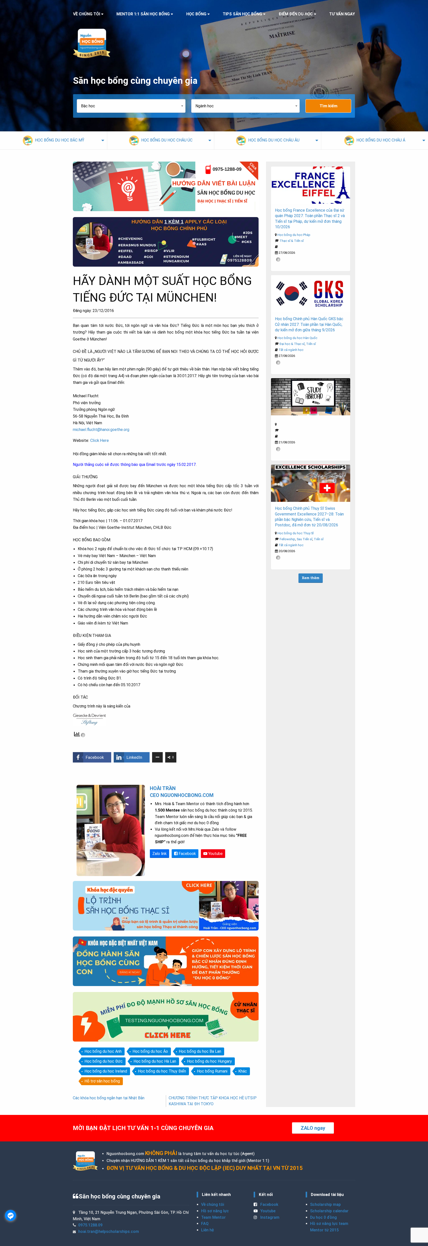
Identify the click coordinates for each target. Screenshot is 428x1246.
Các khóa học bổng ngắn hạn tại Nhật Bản (108, 1098)
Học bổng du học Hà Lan (155, 1061)
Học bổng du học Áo (150, 1051)
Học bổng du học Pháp (293, 235)
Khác (242, 1071)
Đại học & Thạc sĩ (292, 344)
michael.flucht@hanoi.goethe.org (101, 429)
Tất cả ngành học (291, 350)
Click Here (99, 440)
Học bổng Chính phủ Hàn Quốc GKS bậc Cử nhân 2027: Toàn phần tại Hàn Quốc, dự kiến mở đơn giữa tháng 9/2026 (309, 324)
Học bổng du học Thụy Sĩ (295, 533)
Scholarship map (325, 1204)
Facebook (187, 853)
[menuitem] (53, 140)
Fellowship (287, 539)
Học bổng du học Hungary (209, 1061)
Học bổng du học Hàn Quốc (297, 338)
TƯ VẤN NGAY (342, 14)
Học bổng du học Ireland (105, 1071)
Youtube (215, 853)
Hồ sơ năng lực (215, 1211)
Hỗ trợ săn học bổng (102, 1081)
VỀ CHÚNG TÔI (86, 14)
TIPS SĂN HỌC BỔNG (242, 14)
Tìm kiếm (328, 105)
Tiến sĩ (311, 344)
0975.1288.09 (90, 1225)
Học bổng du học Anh (103, 1051)
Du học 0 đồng (323, 1217)
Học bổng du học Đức (103, 1061)
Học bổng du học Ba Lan (200, 1051)
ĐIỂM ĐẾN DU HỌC (296, 14)
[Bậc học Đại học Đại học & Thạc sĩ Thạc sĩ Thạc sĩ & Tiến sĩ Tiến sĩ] (134, 106)
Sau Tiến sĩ (304, 539)
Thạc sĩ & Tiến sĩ (292, 241)
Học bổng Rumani (212, 1071)
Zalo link (159, 853)
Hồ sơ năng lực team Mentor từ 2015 (329, 1226)
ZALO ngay (313, 1128)
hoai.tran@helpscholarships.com (108, 1231)
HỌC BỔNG (196, 14)
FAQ (205, 1223)
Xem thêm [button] (310, 578)
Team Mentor (213, 1217)
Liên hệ (207, 1230)
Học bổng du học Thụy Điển (162, 1071)
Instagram (269, 1217)
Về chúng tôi (212, 1204)
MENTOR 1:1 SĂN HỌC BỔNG (143, 14)
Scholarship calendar (329, 1211)
